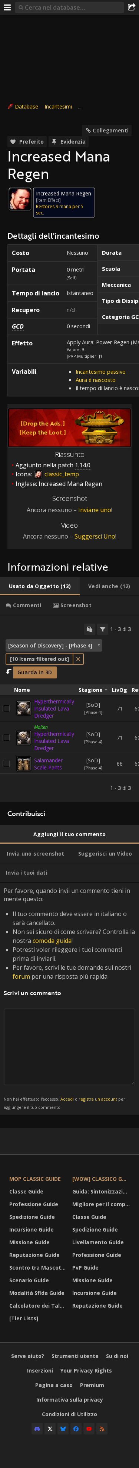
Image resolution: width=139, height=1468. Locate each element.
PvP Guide (85, 1267)
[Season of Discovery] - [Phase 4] (50, 645)
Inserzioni (40, 1370)
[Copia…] (89, 629)
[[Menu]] (7, 7)
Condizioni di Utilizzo (69, 1414)
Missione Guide (29, 1242)
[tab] (40, 586)
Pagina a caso (54, 1385)
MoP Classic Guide (35, 1178)
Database (26, 106)
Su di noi (117, 1355)
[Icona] (20, 199)
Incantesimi (58, 106)
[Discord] (37, 1428)
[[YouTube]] (89, 1428)
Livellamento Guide (98, 1242)
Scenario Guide (29, 1280)
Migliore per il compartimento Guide (102, 1204)
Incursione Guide (31, 1229)
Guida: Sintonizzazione (102, 1191)
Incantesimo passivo (101, 371)
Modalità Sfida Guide (36, 1292)
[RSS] (101, 1428)
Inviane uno (94, 510)
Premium (92, 1385)
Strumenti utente (75, 1355)
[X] (50, 1428)
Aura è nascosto (96, 379)
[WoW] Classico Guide (102, 1178)
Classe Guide (26, 1191)
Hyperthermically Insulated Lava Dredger (54, 708)
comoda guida (52, 941)
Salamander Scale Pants (48, 764)
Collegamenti (111, 130)
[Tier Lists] (23, 1318)
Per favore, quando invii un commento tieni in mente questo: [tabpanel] (69, 998)
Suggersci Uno (95, 536)
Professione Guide (33, 1204)
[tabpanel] (69, 708)
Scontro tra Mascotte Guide (39, 1267)
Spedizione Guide (32, 1216)
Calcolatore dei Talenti (39, 1305)
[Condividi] (131, 7)
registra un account (98, 1099)
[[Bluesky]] (63, 1428)
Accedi (67, 1099)
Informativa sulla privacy (69, 1399)
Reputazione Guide (34, 1254)
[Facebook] (76, 1428)
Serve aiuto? (27, 1355)
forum (21, 976)
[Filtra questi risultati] (102, 629)
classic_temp (61, 474)
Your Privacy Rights (86, 1370)
